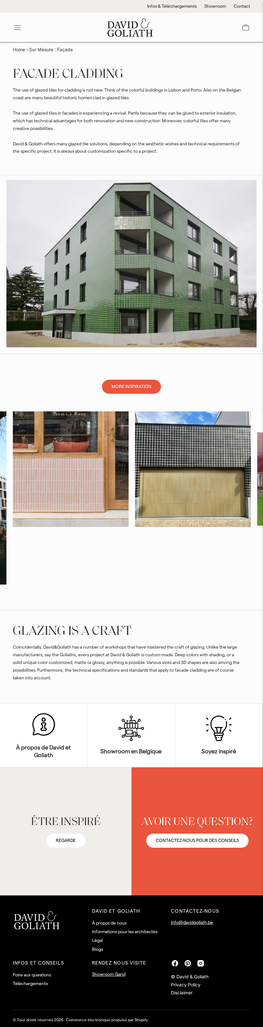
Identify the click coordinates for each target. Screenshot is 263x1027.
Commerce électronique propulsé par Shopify (107, 1020)
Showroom (215, 6)
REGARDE (66, 840)
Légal (97, 940)
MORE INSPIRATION (131, 386)
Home (19, 49)
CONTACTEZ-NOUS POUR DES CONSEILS (197, 840)
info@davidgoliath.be (192, 922)
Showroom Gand (108, 974)
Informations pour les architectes (124, 932)
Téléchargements (30, 984)
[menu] (17, 27)
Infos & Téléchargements (172, 6)
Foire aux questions (32, 975)
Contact (242, 6)
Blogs (97, 949)
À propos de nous (109, 923)
